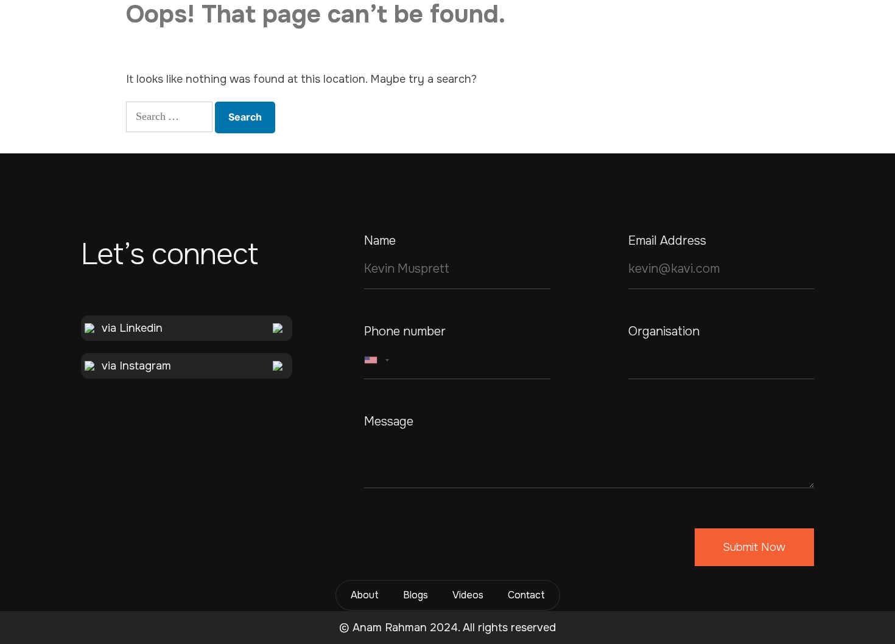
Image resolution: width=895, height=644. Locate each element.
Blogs (415, 595)
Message (388, 422)
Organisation (664, 332)
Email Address (667, 241)
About (365, 595)
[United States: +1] (379, 360)
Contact (526, 595)
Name (380, 241)
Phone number (405, 332)
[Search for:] (169, 117)
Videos (467, 595)
